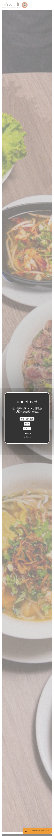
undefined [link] (27, 437)
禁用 (27, 424)
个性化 (27, 428)
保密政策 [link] (28, 433)
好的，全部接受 (27, 419)
